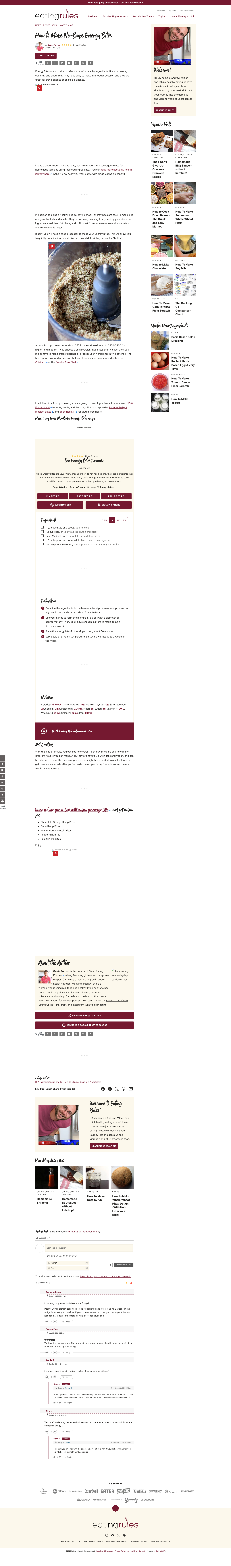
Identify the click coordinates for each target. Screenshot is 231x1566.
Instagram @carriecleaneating (90, 1004)
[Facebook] (113, 1535)
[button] (62, 45)
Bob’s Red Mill (67, 411)
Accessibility (132, 1551)
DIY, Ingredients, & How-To (48, 1082)
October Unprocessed (114, 16)
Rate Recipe (84, 496)
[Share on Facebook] (55, 63)
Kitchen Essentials (117, 1541)
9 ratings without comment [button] (83, 1231)
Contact (142, 1551)
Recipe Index (50, 25)
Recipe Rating (54, 1256)
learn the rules (165, 110)
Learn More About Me (104, 1146)
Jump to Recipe (45, 55)
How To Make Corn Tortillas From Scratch (161, 307)
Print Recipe (116, 496)
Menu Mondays (180, 16)
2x (118, 520)
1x (111, 520)
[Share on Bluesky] (69, 63)
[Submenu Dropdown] (98, 16)
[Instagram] (107, 1535)
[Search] (193, 16)
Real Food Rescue (187, 11)
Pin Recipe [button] (52, 496)
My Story (172, 11)
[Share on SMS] (2, 801)
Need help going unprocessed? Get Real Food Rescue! (115, 2)
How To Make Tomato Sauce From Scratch (180, 382)
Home (38, 25)
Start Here (161, 11)
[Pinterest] (124, 1535)
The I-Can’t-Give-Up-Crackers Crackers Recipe (160, 169)
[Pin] (39, 88)
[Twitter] (118, 1535)
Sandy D (68, 1388)
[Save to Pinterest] (48, 63)
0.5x (104, 520)
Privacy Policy (120, 1551)
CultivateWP (160, 1551)
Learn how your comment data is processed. (105, 1276)
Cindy (67, 1442)
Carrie (56, 1384)
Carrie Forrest (54, 45)
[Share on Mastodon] (83, 63)
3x (124, 520)
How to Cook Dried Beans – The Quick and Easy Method (161, 219)
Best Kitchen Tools (142, 16)
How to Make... (67, 25)
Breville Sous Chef (66, 362)
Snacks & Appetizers (90, 1082)
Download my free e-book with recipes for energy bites (71, 810)
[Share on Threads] (76, 63)
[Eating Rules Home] (56, 14)
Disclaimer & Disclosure (104, 1551)
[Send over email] (90, 63)
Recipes (92, 16)
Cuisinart (40, 362)
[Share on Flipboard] (62, 63)
